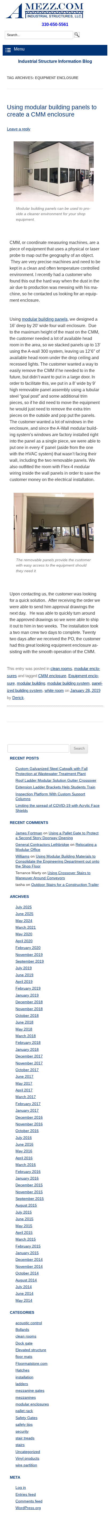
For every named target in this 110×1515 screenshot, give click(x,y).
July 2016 (23, 1138)
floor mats (23, 1356)
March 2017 (25, 1097)
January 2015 (27, 1253)
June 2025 (24, 914)
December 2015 (29, 1185)
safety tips (24, 1424)
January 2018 (27, 1049)
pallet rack (24, 1411)
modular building (31, 683)
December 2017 (29, 1056)
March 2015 (25, 1239)
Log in (20, 1487)
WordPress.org (28, 1508)
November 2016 (29, 1124)
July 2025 (23, 907)
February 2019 (28, 988)
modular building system (68, 683)
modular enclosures (32, 1404)
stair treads (24, 1438)
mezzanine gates (29, 1390)
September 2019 (29, 961)
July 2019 (23, 968)
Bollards (22, 1329)
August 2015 (26, 1205)
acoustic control (28, 1323)
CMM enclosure (52, 676)
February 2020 (28, 948)
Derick (18, 698)
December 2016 (29, 1117)
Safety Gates (26, 1418)
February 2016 (28, 1171)
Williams (22, 856)
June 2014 (24, 1293)
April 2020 (24, 941)
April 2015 (24, 1232)
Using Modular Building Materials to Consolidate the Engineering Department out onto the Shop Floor (57, 861)
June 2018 (24, 1022)
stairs (20, 1445)
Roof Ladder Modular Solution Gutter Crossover (55, 780)
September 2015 (29, 1198)
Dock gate (24, 1343)
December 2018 (29, 1002)
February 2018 (28, 1042)
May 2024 (23, 921)
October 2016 (27, 1131)
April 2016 (24, 1158)
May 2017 (23, 1083)
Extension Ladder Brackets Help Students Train (55, 787)
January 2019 (27, 995)
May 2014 (23, 1300)
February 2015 (28, 1246)
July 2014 (23, 1287)
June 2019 (24, 975)
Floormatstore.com (31, 1363)
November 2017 (29, 1063)
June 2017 (24, 1076)
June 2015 (24, 1219)
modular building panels (45, 319)
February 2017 (28, 1104)
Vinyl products (27, 1458)
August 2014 (26, 1280)
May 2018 (23, 1029)
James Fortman (28, 833)
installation (24, 1377)
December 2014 (29, 1259)
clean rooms (61, 669)
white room (54, 690)
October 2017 (27, 1070)
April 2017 (24, 1090)
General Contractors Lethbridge (42, 844)
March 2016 (25, 1165)
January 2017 (27, 1110)
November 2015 (29, 1192)
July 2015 (23, 1212)
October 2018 (27, 1015)
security (22, 1431)
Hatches (22, 1370)
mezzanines (25, 1397)
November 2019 (29, 954)
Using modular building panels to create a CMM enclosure (52, 111)
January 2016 (27, 1178)
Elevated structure (30, 1350)
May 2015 (23, 1226)
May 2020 (23, 934)
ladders (21, 1384)
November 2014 (29, 1266)
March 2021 (25, 927)
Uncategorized (27, 1452)
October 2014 (27, 1273)
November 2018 (29, 1009)
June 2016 (24, 1144)
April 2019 (24, 981)
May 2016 (23, 1151)
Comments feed (28, 1501)
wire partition (26, 1465)
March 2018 (25, 1036)
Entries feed (25, 1494)
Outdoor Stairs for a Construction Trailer (65, 884)
